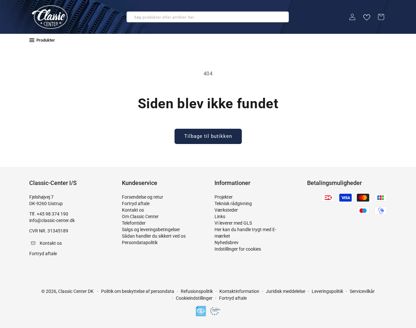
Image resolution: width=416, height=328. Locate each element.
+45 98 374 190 (52, 213)
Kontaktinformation (239, 291)
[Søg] (133, 19)
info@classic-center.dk (52, 220)
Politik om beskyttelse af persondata (137, 291)
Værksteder (226, 210)
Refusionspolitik (197, 291)
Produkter (45, 40)
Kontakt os (133, 210)
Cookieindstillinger (194, 298)
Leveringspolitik (327, 291)
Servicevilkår (362, 291)
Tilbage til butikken (208, 136)
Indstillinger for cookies (237, 249)
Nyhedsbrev (226, 242)
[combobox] (208, 17)
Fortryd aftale (136, 203)
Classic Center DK (76, 291)
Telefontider (134, 223)
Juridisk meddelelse (285, 291)
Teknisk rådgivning (233, 203)
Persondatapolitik (140, 242)
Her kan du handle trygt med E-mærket (245, 233)
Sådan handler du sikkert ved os (154, 236)
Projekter (223, 197)
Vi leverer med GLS (233, 223)
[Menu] (31, 40)
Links (219, 216)
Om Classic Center (140, 216)
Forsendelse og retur (142, 197)
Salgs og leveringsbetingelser (151, 229)
